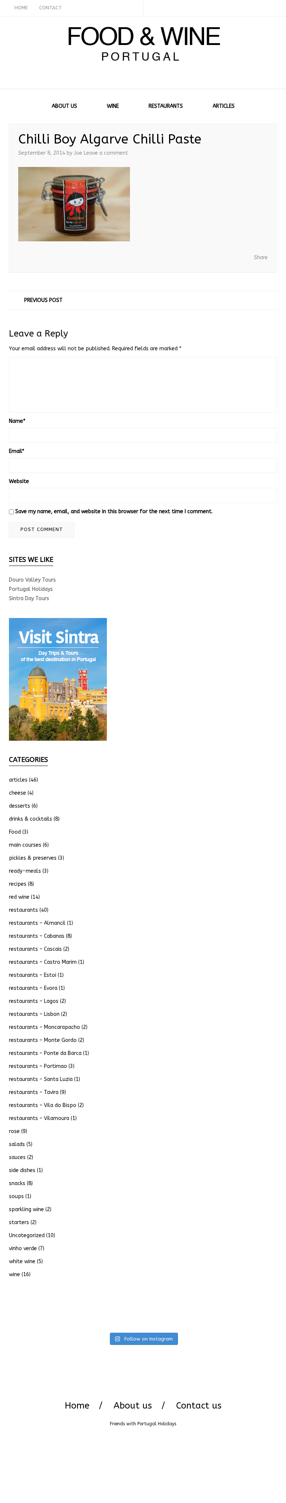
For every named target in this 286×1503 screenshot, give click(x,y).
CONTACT (50, 7)
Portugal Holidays (31, 589)
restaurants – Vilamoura (39, 1118)
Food (15, 832)
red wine (19, 897)
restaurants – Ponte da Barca (45, 1053)
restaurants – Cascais (35, 949)
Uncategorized (27, 1235)
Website (19, 481)
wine (14, 1274)
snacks (17, 1183)
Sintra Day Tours (29, 598)
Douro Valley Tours (32, 580)
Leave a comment (106, 153)
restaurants (23, 910)
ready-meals (25, 871)
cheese (17, 793)
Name (17, 421)
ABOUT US (64, 106)
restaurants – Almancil (37, 923)
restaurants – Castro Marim (43, 962)
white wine (22, 1261)
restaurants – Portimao (38, 1066)
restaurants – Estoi (32, 975)
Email (16, 451)
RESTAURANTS (166, 106)
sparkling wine (26, 1209)
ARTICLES (224, 106)
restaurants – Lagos (33, 1001)
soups (16, 1196)
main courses (25, 845)
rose (14, 1131)
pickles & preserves (33, 858)
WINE (113, 106)
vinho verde (23, 1248)
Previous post (43, 300)
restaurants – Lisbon (34, 1014)
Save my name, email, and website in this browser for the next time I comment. (114, 511)
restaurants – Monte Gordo (43, 1040)
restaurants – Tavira (33, 1092)
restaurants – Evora (33, 988)
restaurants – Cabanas (36, 936)
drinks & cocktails (30, 819)
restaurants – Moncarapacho (44, 1027)
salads (17, 1144)
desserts (19, 806)
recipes (17, 884)
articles (18, 780)
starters (19, 1222)
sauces (17, 1157)
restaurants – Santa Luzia (41, 1079)
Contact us (199, 1405)
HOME (21, 7)
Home (77, 1405)
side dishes (22, 1170)
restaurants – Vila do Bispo (42, 1105)
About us (133, 1405)
